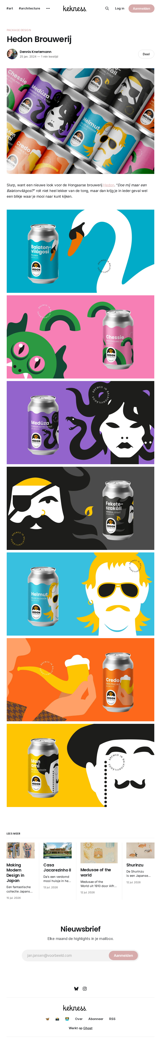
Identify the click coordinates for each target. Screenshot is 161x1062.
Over (79, 1019)
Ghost (87, 1028)
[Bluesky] (76, 989)
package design (19, 30)
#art (9, 8)
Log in (119, 8)
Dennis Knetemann (35, 51)
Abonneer (95, 1019)
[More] (48, 8)
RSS (112, 1019)
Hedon (108, 185)
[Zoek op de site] (107, 8)
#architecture (29, 8)
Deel (146, 54)
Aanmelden (141, 9)
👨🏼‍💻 (67, 1019)
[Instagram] (85, 989)
